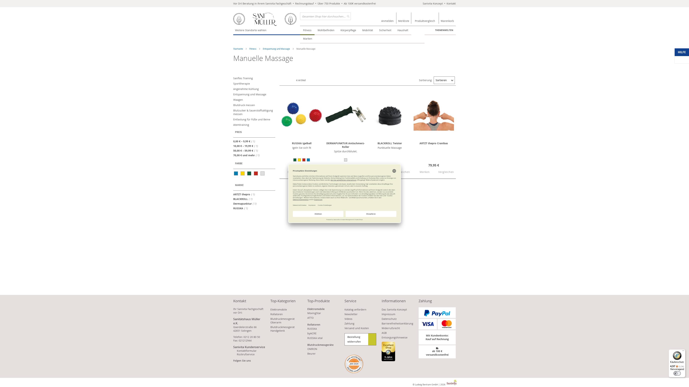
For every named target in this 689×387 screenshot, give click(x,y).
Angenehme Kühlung (246, 89)
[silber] (263, 173)
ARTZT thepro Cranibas (434, 143)
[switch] (677, 373)
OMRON (312, 349)
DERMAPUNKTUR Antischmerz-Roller (345, 145)
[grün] (249, 173)
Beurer (311, 353)
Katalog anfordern (355, 309)
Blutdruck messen (244, 105)
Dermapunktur (245, 203)
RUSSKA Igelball (301, 143)
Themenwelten (444, 30)
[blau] (236, 173)
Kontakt (451, 3)
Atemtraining (241, 124)
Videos (348, 319)
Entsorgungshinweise (394, 337)
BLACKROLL (243, 199)
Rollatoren (276, 314)
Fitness (253, 48)
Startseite (238, 48)
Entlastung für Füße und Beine (251, 119)
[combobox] (325, 16)
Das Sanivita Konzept (394, 309)
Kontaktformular (247, 350)
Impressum (388, 314)
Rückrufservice (246, 354)
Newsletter (351, 314)
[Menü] (683, 351)
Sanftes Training (243, 78)
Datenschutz (389, 319)
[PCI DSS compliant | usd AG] (353, 364)
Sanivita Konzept (433, 3)
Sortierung (425, 80)
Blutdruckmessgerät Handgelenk (282, 328)
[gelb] (243, 173)
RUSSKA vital (315, 338)
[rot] (256, 173)
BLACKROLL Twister (390, 143)
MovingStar (314, 313)
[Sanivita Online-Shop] (266, 19)
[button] (422, 172)
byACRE (312, 333)
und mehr (247, 155)
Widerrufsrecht (391, 328)
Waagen (238, 99)
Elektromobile (278, 309)
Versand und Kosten (356, 328)
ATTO (310, 317)
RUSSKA (241, 208)
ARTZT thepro (245, 194)
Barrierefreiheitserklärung (397, 323)
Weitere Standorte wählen (250, 30)
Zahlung (349, 323)
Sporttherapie (241, 83)
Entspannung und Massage (276, 48)
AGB (384, 333)
